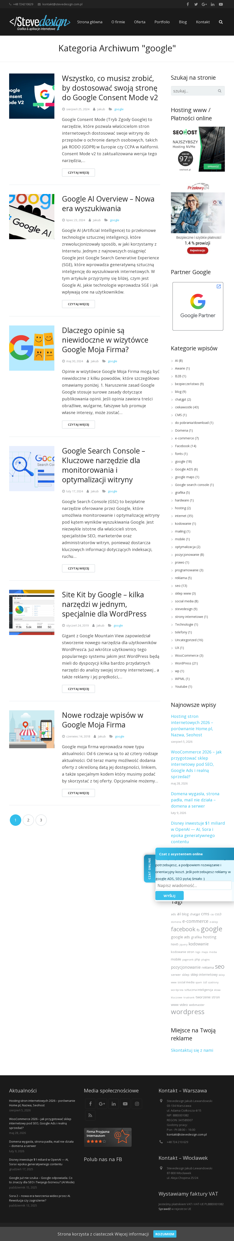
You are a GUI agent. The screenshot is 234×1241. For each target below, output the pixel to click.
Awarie (180, 368)
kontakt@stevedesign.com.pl (62, 4)
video (184, 1004)
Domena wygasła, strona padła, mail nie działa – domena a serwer (195, 800)
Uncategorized (186, 640)
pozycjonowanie (187, 554)
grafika (180, 492)
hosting (180, 508)
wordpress (188, 1011)
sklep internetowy (204, 974)
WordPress (183, 663)
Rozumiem (164, 1234)
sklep (185, 975)
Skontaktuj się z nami (192, 1050)
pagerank (188, 959)
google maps (184, 477)
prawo (179, 562)
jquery (183, 944)
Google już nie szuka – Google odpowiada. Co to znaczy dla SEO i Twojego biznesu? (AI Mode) (41, 1180)
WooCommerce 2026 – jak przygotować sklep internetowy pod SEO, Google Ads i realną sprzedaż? (196, 764)
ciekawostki (183, 407)
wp (177, 671)
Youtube (181, 686)
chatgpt (180, 399)
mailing (180, 531)
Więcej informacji (132, 1234)
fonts (179, 453)
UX (177, 647)
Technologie (184, 624)
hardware (182, 500)
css (212, 914)
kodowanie (183, 523)
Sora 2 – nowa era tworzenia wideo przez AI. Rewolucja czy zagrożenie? (40, 1198)
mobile (180, 539)
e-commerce (184, 438)
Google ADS (184, 469)
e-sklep (214, 922)
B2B (178, 376)
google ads (180, 936)
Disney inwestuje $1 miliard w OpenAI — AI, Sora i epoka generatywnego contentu (39, 1161)
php (197, 959)
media (213, 952)
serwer (176, 975)
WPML (180, 679)
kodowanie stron (182, 952)
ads (173, 914)
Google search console (192, 485)
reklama (181, 578)
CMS (178, 415)
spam (199, 982)
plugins (205, 959)
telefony (181, 632)
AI (176, 360)
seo (178, 585)
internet (180, 516)
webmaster (197, 1005)
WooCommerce (187, 655)
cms (205, 913)
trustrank (188, 997)
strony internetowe (189, 616)
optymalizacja (185, 547)
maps (205, 952)
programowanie (187, 570)
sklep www (183, 593)
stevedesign (184, 609)
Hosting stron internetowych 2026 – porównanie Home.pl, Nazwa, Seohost (42, 1103)
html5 (174, 944)
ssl (205, 982)
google (119, 109)
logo (197, 952)
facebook (183, 929)
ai (179, 913)
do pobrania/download (192, 422)
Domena (181, 430)
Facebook (182, 446)
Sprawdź (165, 1209)
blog (178, 391)
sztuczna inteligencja (198, 990)
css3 (218, 914)
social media (184, 601)
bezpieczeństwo (187, 384)
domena (176, 922)
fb (198, 930)
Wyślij (170, 895)
